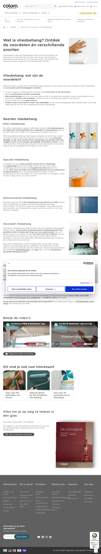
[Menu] (98, 533)
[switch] (94, 546)
